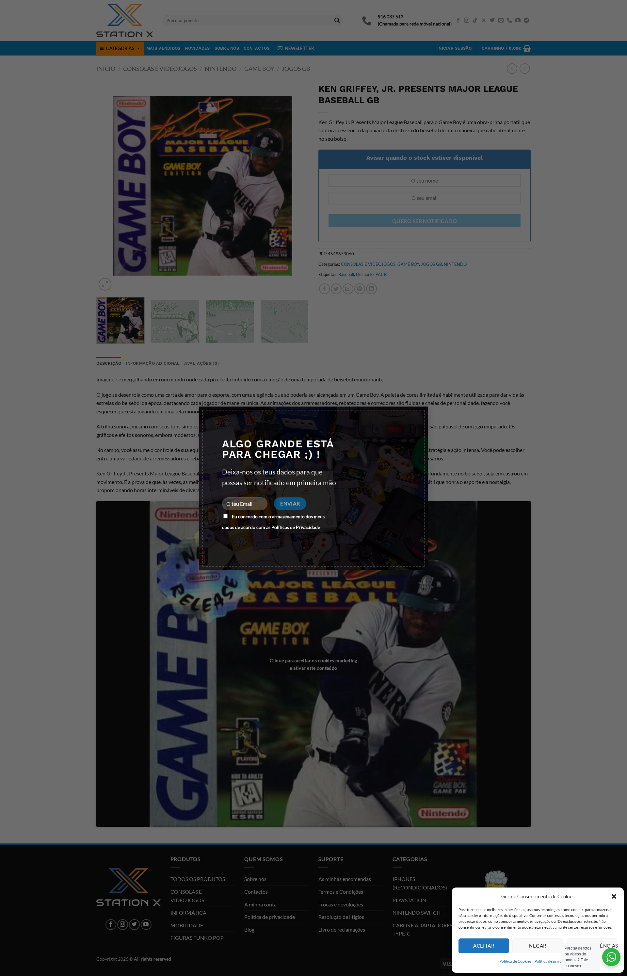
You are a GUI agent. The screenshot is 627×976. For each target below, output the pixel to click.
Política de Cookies (515, 961)
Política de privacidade (554, 961)
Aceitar (483, 946)
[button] (614, 896)
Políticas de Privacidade (295, 527)
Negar (537, 946)
